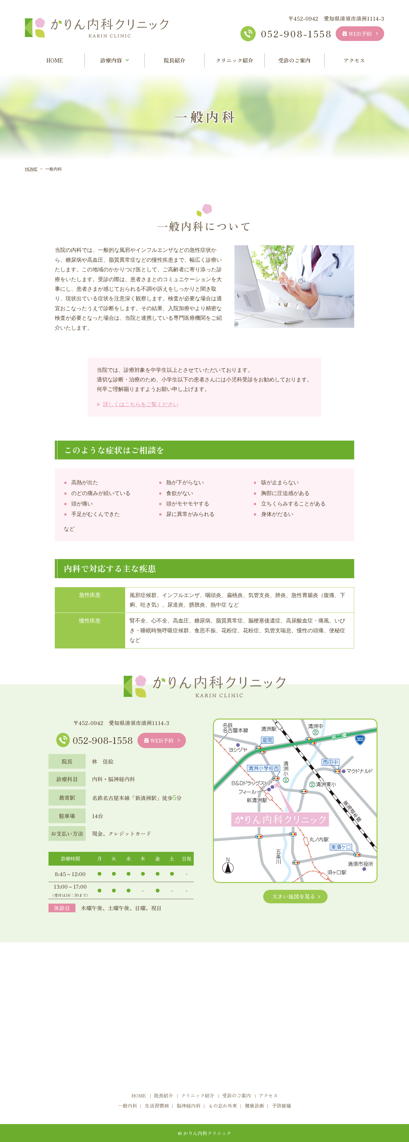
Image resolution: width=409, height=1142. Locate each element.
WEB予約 (360, 33)
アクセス (354, 60)
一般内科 (127, 1105)
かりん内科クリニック (207, 1133)
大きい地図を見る (293, 896)
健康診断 (254, 1105)
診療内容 (111, 60)
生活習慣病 (157, 1105)
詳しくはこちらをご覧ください (140, 404)
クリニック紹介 (234, 60)
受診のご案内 (294, 60)
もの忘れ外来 (222, 1105)
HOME (54, 60)
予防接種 (281, 1105)
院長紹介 (174, 60)
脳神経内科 (189, 1105)
